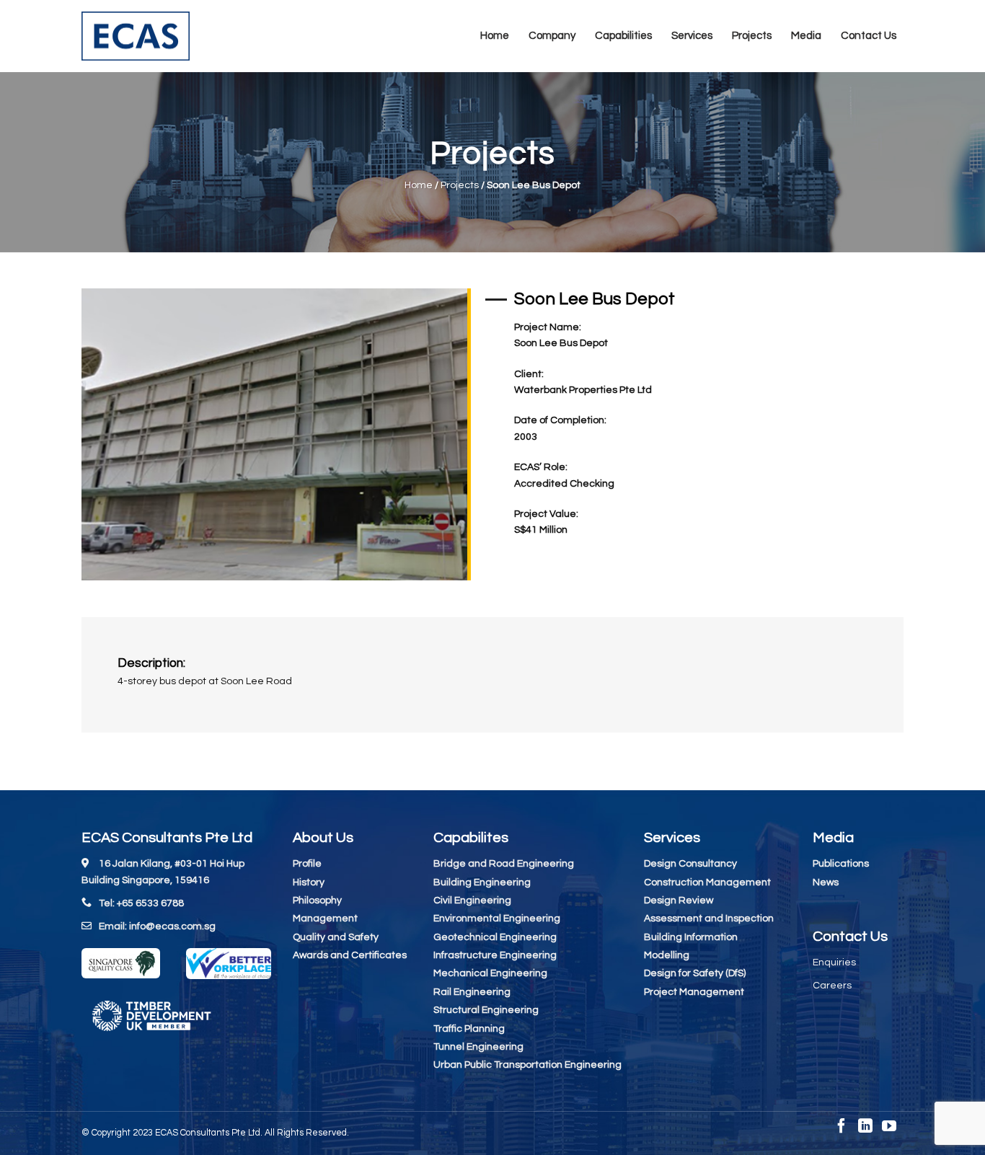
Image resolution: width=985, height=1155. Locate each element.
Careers (832, 986)
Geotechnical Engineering (495, 937)
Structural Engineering (486, 1010)
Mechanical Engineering (490, 973)
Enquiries (834, 962)
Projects (752, 35)
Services (691, 35)
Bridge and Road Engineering (503, 864)
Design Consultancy (690, 864)
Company (552, 35)
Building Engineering (482, 882)
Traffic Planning (469, 1029)
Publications (841, 864)
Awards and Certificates (350, 955)
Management (325, 918)
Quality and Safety (336, 937)
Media (806, 35)
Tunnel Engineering (478, 1047)
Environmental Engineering (496, 918)
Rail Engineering (472, 992)
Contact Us (868, 35)
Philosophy (317, 900)
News (826, 882)
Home (494, 35)
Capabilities (623, 35)
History (308, 882)
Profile (307, 864)
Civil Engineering (472, 900)
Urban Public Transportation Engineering (527, 1065)
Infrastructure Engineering (495, 955)
